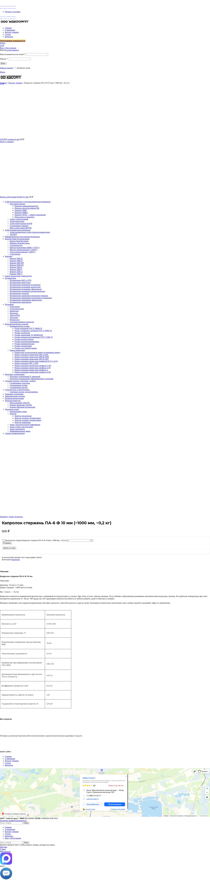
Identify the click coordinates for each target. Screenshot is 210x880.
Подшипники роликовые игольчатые (25, 285)
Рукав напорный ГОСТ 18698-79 (28, 328)
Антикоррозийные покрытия (22, 322)
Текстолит (14, 317)
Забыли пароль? (6, 68)
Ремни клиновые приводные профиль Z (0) (33, 368)
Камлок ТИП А (16, 272)
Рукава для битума (22, 333)
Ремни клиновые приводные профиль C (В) (33, 366)
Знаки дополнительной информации (25, 425)
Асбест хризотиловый (19, 219)
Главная (3, 83)
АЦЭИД (13, 234)
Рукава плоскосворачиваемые (27, 342)
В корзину (7, 543)
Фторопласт (15, 320)
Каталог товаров (15, 83)
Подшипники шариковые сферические (26, 300)
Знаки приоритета (17, 429)
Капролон (14, 313)
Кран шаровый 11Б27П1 (20, 403)
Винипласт (14, 311)
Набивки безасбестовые (20, 243)
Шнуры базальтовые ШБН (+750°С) (24, 248)
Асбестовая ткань (17, 221)
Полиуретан (15, 307)
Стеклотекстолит (17, 309)
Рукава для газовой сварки (26, 348)
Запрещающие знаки (18, 411)
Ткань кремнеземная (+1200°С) (22, 252)
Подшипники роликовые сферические (26, 289)
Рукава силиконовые (23, 346)
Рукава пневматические (24, 344)
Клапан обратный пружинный (22, 407)
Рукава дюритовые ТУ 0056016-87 (29, 335)
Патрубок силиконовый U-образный (25, 377)
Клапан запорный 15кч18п (21, 405)
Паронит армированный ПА (26, 206)
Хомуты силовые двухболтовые (28, 418)
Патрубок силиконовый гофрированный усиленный (31, 379)
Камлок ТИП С (16, 274)
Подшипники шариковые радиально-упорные (29, 296)
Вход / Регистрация (13, 838)
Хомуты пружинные (23, 416)
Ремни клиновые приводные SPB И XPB (32, 357)
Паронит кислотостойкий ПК (27, 208)
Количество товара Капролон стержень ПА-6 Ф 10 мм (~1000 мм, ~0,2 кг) (36, 540)
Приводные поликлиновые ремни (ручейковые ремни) (37, 352)
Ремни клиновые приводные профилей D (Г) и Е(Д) (36, 361)
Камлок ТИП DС (17, 265)
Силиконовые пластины (20, 383)
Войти (3, 63)
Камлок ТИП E (16, 267)
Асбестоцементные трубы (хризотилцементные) (30, 232)
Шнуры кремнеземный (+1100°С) (23, 250)
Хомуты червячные (23, 422)
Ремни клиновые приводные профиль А (31, 370)
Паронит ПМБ (21, 210)
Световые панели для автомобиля (24, 392)
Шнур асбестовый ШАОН (20, 228)
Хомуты (13, 414)
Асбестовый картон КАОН (21, 223)
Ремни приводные (17, 350)
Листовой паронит (17, 204)
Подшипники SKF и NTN (20, 280)
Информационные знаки (20, 431)
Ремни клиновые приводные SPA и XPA (31, 355)
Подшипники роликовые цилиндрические (27, 291)
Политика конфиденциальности (13, 821)
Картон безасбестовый (19, 241)
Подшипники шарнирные (20, 302)
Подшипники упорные (19, 293)
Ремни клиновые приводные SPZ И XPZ (32, 359)
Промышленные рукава (19, 326)
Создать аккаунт (12, 50)
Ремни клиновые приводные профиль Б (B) (33, 372)
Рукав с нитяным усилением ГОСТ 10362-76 (33, 331)
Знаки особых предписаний (21, 427)
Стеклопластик (16, 245)
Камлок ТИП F (16, 269)
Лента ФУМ (15, 315)
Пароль (4, 59)
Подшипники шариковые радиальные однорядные (31, 298)
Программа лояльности (12, 41)
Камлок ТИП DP (17, 263)
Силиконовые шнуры (19, 387)
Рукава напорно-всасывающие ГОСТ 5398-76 (33, 337)
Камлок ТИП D (16, 261)
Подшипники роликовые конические (25, 287)
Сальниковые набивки (19, 226)
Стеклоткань (15, 254)
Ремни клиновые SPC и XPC (27, 363)
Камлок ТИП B (16, 258)
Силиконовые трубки (19, 385)
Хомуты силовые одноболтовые (28, 420)
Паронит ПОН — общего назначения (30, 215)
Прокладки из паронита (24, 217)
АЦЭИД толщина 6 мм (10, 139)
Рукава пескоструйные (24, 339)
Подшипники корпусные (20, 283)
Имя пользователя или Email (12, 54)
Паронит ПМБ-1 (21, 213)
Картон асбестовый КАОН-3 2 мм (14, 197)
